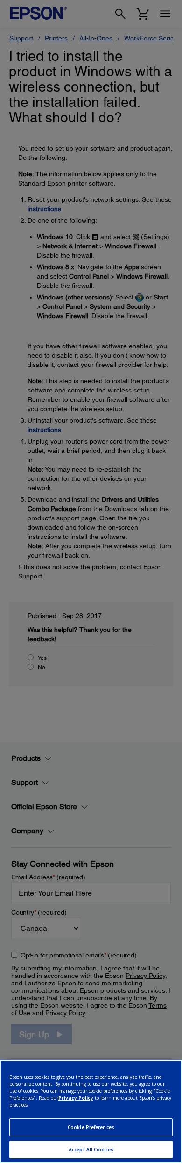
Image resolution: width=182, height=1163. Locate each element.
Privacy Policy (75, 1098)
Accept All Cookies (91, 1149)
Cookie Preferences (91, 1127)
